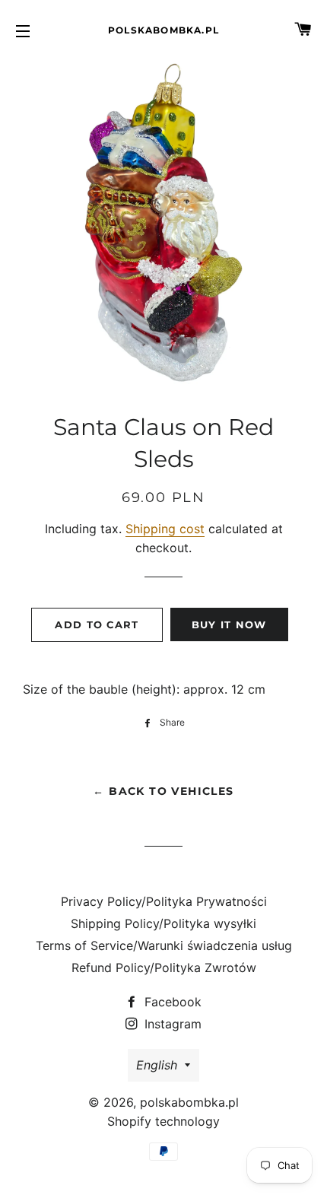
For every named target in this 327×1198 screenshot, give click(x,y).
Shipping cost (165, 528)
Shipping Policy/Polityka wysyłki (163, 923)
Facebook (171, 1001)
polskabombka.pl (163, 30)
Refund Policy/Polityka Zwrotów (163, 967)
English (156, 1064)
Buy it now (229, 624)
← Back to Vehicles (163, 791)
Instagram (171, 1023)
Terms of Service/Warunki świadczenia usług (164, 945)
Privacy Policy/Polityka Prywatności (164, 901)
